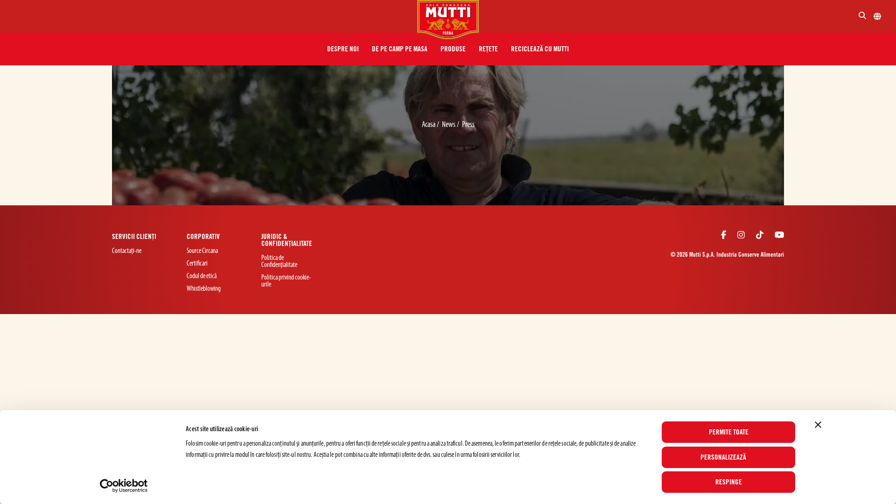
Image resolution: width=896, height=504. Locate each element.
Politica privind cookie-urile (286, 281)
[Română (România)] (877, 16)
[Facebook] (723, 236)
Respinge (728, 482)
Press (468, 125)
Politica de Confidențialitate (279, 262)
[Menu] (212, 16)
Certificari (197, 263)
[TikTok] (759, 236)
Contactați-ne (126, 251)
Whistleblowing (204, 289)
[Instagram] (741, 236)
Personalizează (723, 457)
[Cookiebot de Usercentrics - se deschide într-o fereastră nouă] (124, 486)
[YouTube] (779, 236)
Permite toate (729, 432)
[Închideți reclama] (818, 424)
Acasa (429, 125)
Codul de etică (202, 276)
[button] (343, 49)
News (449, 125)
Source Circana (202, 251)
